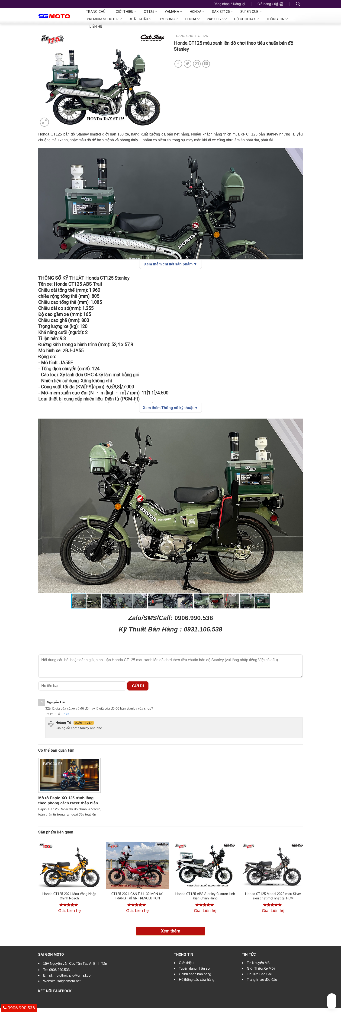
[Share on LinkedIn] (206, 64)
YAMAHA (172, 12)
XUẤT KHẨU (138, 19)
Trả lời (49, 714)
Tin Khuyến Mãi (258, 963)
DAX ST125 (221, 12)
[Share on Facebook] (178, 64)
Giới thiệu (124, 12)
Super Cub (249, 12)
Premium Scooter (103, 19)
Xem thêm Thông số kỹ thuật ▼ (170, 408)
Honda (196, 12)
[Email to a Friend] (197, 64)
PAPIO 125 (215, 19)
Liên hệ (96, 26)
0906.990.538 (59, 970)
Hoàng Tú (63, 722)
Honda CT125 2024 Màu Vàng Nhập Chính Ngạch (69, 896)
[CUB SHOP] (57, 16)
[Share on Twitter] (187, 64)
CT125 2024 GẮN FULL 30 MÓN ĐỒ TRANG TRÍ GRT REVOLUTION (137, 896)
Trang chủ (96, 12)
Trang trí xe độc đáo (262, 979)
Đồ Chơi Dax (245, 19)
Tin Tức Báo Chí (259, 974)
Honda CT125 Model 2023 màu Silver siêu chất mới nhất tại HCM (273, 896)
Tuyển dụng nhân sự (194, 968)
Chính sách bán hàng (195, 974)
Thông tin (275, 19)
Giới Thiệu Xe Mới (261, 968)
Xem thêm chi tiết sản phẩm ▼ (170, 264)
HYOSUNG (167, 19)
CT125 (149, 12)
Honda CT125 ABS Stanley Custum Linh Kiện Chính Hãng (205, 896)
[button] (298, 422)
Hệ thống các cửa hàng (196, 979)
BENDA (190, 19)
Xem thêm (170, 930)
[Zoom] (44, 122)
